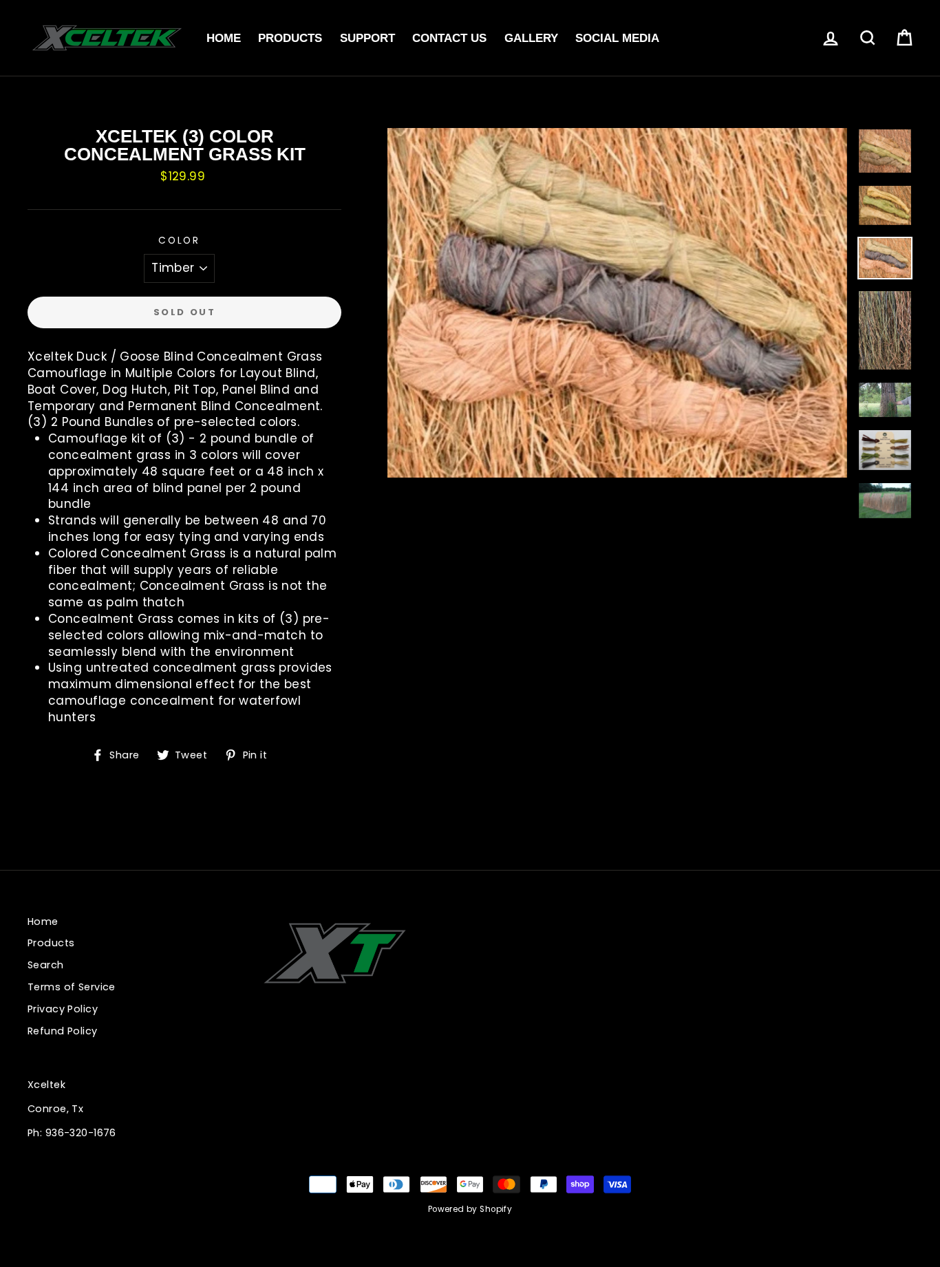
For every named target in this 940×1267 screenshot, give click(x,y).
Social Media (617, 38)
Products (290, 38)
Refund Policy (63, 1031)
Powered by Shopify (470, 1209)
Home (223, 38)
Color (179, 240)
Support (367, 38)
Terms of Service (72, 987)
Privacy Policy (63, 1009)
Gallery (531, 38)
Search (46, 965)
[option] (617, 303)
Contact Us (449, 38)
